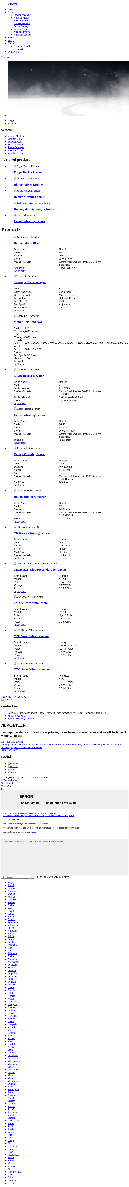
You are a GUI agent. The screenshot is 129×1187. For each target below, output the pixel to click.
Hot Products (7, 741)
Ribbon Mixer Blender (28, 184)
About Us (12, 43)
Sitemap (20, 741)
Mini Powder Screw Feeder (67, 744)
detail (23, 270)
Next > (9, 696)
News (10, 37)
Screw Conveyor (22, 26)
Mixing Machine (22, 32)
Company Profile (22, 46)
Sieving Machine (22, 15)
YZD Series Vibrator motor (31, 636)
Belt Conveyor (21, 20)
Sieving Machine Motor (13, 744)
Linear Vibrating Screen (29, 221)
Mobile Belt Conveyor (28, 321)
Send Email (7, 783)
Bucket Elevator (22, 23)
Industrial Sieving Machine (39, 744)
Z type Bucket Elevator (29, 172)
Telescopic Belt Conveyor (30, 282)
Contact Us (13, 51)
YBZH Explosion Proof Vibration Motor (40, 569)
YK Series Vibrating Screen (31, 533)
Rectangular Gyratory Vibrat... (34, 209)
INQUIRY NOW (10, 750)
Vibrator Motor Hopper (93, 744)
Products (12, 12)
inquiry (17, 270)
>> (14, 696)
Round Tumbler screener (30, 496)
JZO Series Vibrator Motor (31, 602)
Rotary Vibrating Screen (29, 196)
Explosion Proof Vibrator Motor (26, 747)
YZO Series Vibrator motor (31, 669)
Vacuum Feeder (21, 29)
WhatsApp (6, 786)
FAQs (11, 40)
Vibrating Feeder (22, 34)
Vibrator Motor (21, 17)
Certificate (19, 49)
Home (11, 9)
